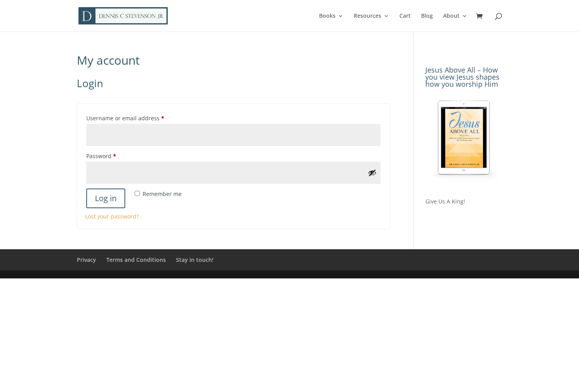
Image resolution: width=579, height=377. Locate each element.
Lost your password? (112, 216)
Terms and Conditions (136, 259)
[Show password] (372, 172)
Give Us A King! (445, 201)
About (451, 16)
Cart (405, 16)
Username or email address (137, 118)
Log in (106, 198)
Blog (427, 16)
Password (113, 156)
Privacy (86, 259)
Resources (367, 16)
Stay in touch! (194, 259)
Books (327, 16)
